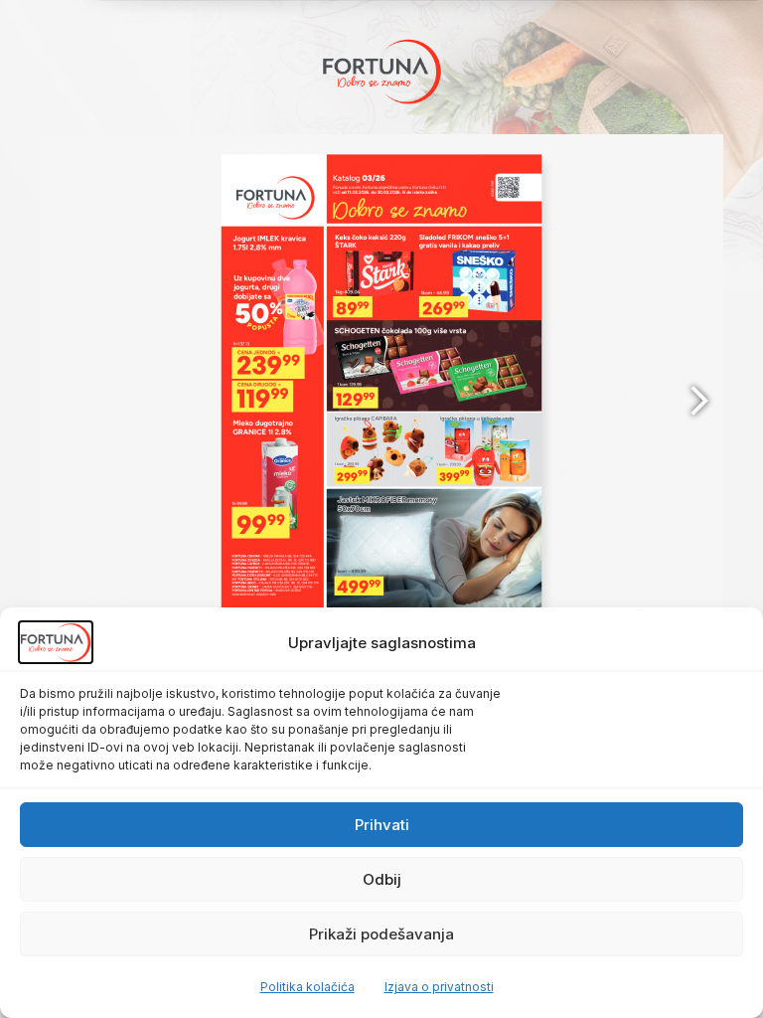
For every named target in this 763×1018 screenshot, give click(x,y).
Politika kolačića (307, 986)
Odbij (382, 879)
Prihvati (382, 824)
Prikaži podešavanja (381, 934)
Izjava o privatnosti (439, 986)
